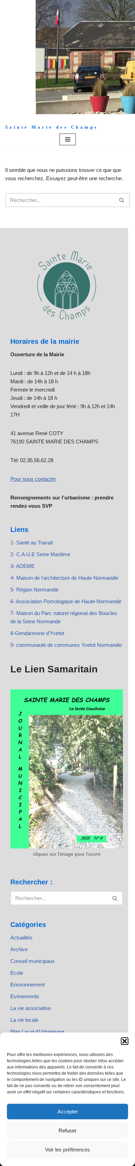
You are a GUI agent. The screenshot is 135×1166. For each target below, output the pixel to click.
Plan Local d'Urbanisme (37, 1032)
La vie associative (30, 1008)
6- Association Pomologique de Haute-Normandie (66, 601)
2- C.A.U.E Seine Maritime (40, 554)
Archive (19, 949)
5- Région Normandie (34, 590)
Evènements (24, 996)
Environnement (27, 985)
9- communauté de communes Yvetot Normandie (66, 645)
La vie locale (24, 1020)
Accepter (67, 1111)
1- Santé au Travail (31, 542)
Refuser (67, 1130)
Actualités (21, 937)
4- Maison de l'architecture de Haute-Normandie (64, 578)
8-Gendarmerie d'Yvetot (37, 633)
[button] (124, 1041)
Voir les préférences (67, 1150)
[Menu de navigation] (68, 139)
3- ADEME (22, 566)
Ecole (16, 973)
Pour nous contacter (33, 479)
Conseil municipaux (32, 961)
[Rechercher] (122, 200)
